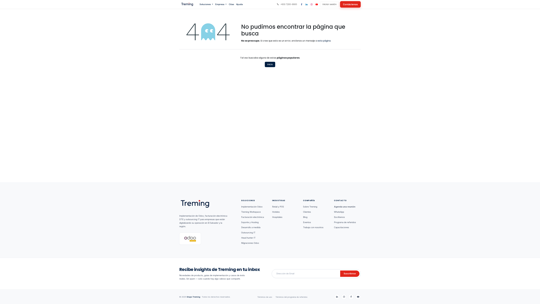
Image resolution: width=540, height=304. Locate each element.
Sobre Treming (310, 206)
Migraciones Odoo (250, 243)
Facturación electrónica (252, 217)
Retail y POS (278, 206)
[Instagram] (311, 4)
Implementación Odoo (252, 206)
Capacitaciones (341, 227)
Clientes (307, 212)
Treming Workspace (251, 212)
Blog (305, 217)
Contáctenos (350, 4)
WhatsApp (339, 212)
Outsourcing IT (248, 232)
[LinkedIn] (306, 4)
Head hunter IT (248, 237)
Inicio (270, 64)
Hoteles (276, 212)
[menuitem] (206, 4)
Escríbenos (339, 217)
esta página (324, 40)
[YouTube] (316, 4)
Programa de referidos (345, 222)
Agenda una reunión (344, 206)
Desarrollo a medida (250, 227)
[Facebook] (301, 4)
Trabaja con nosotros (313, 227)
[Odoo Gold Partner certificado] (190, 239)
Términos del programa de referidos (291, 297)
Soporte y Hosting (250, 222)
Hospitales (277, 217)
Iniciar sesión (329, 4)
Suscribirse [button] (350, 273)
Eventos (307, 222)
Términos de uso (264, 297)
